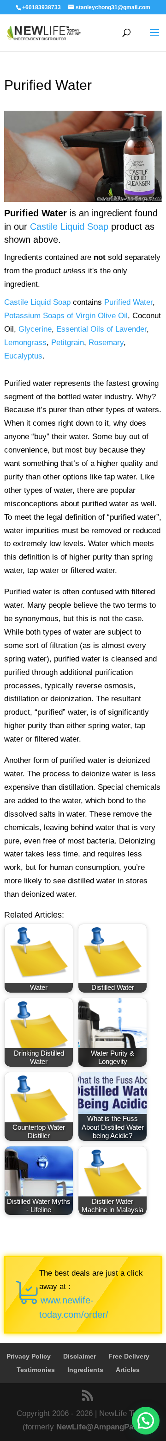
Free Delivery (128, 1356)
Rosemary (106, 342)
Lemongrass (25, 342)
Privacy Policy (28, 1356)
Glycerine (35, 329)
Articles (128, 1369)
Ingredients (85, 1369)
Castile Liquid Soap (69, 226)
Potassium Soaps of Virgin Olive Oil (66, 315)
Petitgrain (67, 342)
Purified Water (128, 302)
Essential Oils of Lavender (101, 329)
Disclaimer (79, 1356)
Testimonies (36, 1369)
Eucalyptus (23, 356)
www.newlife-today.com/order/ (73, 1307)
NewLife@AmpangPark (98, 1426)
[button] (146, 1421)
